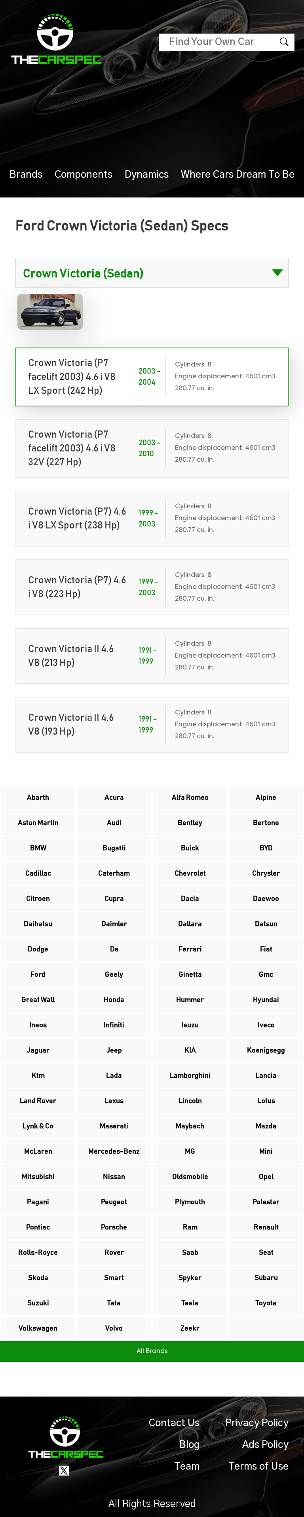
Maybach (190, 1126)
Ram (190, 1227)
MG (190, 1151)
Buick (190, 848)
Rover (114, 1252)
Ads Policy (265, 1445)
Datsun (266, 924)
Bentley (190, 823)
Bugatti (114, 848)
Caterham (114, 873)
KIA (190, 1050)
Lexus (114, 1101)
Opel (266, 1177)
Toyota (266, 1303)
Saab (190, 1252)
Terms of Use (258, 1467)
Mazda (266, 1126)
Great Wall (38, 1000)
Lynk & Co (38, 1126)
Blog (189, 1445)
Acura (114, 797)
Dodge (38, 949)
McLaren (38, 1151)
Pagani (38, 1202)
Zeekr (190, 1328)
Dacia (190, 898)
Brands (26, 175)
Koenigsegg (266, 1050)
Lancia (266, 1075)
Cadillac (38, 873)
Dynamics (147, 175)
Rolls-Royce (38, 1252)
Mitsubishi (38, 1177)
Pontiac (38, 1227)
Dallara (190, 924)
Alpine (266, 797)
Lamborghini (190, 1075)
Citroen (38, 898)
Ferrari (190, 949)
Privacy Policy (257, 1423)
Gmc (266, 974)
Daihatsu (38, 924)
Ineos (38, 1025)
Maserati (114, 1126)
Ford (38, 974)
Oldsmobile (190, 1177)
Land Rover (38, 1101)
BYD (266, 848)
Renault (266, 1227)
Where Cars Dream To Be (237, 175)
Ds (114, 949)
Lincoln (190, 1101)
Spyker (190, 1278)
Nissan (114, 1177)
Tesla (190, 1303)
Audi (114, 823)
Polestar (266, 1202)
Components (83, 175)
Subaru (266, 1278)
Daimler (114, 924)
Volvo (114, 1328)
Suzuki (38, 1303)
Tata (114, 1303)
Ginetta (190, 974)
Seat (266, 1252)
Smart (114, 1278)
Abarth (38, 797)
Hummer (190, 1000)
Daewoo (266, 898)
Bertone (266, 823)
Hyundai (266, 1000)
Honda (114, 1000)
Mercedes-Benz (114, 1151)
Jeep (114, 1050)
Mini (266, 1151)
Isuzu (190, 1025)
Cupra (114, 898)
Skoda (38, 1278)
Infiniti (114, 1025)
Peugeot (114, 1202)
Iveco (266, 1025)
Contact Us (174, 1423)
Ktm (38, 1075)
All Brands (152, 1351)
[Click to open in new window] (64, 1470)
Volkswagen (38, 1328)
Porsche (114, 1227)
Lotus (266, 1101)
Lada (114, 1075)
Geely (114, 974)
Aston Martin (38, 823)
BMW (38, 848)
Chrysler (266, 873)
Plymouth (190, 1202)
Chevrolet (190, 873)
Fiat (266, 949)
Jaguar (38, 1050)
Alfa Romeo (190, 797)
